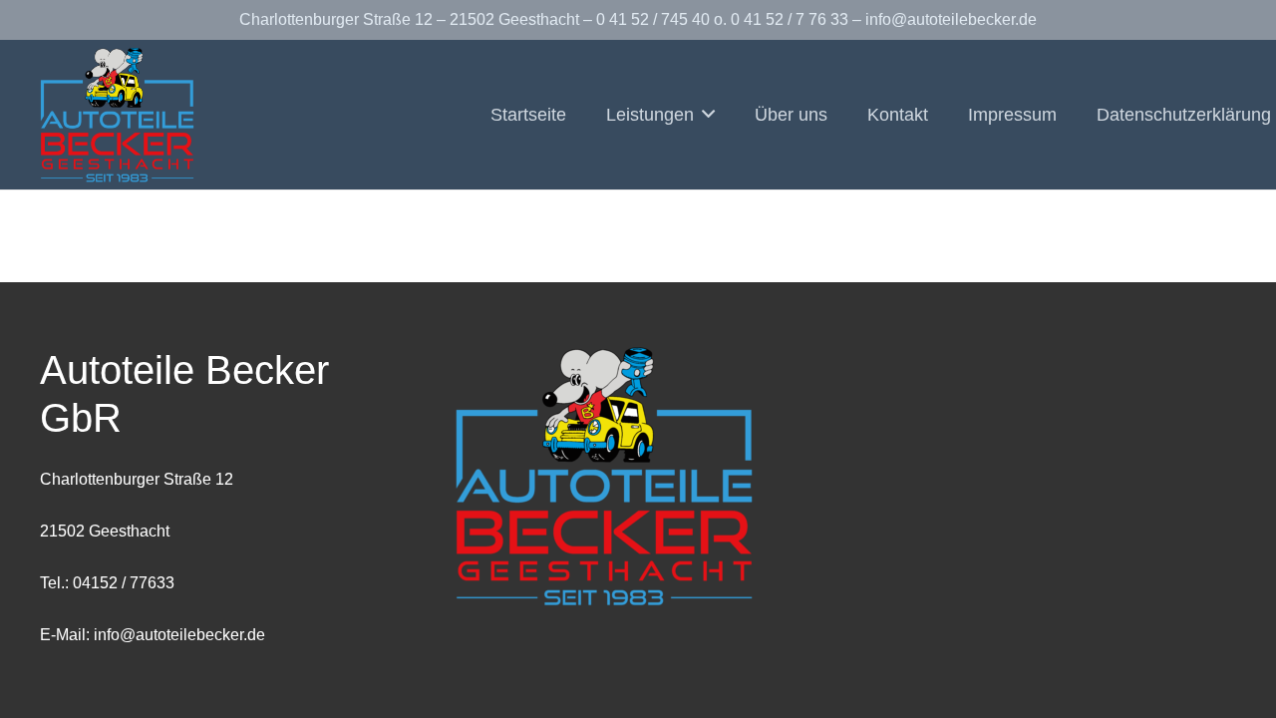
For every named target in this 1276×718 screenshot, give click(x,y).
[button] (704, 115)
